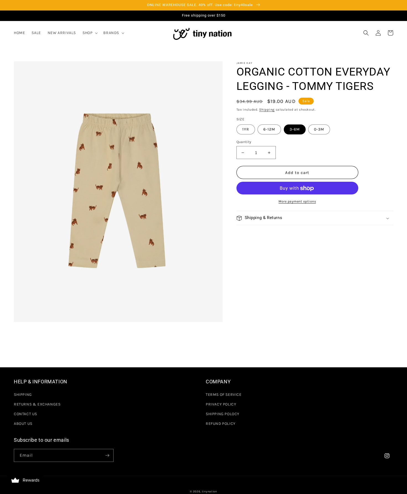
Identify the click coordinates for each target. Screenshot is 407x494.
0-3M (319, 129)
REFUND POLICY (221, 423)
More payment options (297, 202)
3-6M (295, 129)
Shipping (267, 109)
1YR (245, 129)
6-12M (269, 129)
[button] (89, 33)
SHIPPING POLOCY (222, 414)
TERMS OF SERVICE (224, 394)
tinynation (209, 491)
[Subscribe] (107, 455)
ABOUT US (23, 423)
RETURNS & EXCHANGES (37, 404)
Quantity (243, 142)
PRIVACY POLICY (221, 404)
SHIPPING (23, 394)
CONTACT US (25, 414)
